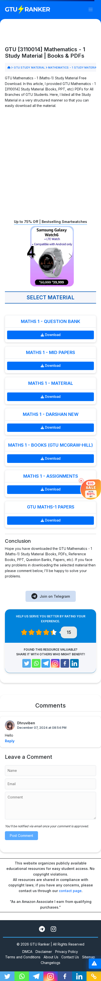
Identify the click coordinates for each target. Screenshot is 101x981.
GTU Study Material (29, 67)
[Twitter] (26, 663)
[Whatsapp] (36, 663)
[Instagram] (55, 663)
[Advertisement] (50, 163)
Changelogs (50, 963)
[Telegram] (45, 663)
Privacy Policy (66, 951)
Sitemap (88, 957)
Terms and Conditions (22, 957)
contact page (70, 891)
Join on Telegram (55, 596)
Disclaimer (44, 951)
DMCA (27, 951)
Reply (9, 741)
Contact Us (70, 957)
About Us (51, 957)
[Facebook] (65, 663)
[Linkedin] (74, 663)
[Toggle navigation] (90, 9)
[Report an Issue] (94, 963)
